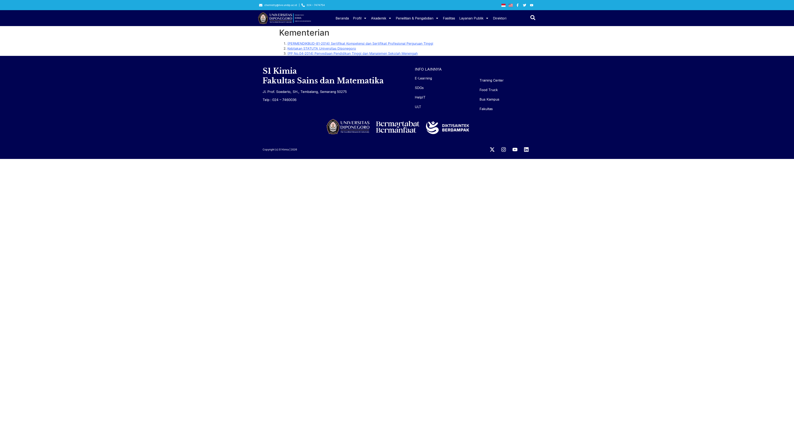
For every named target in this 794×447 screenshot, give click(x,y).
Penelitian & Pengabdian (414, 18)
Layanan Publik (471, 18)
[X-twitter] (492, 149)
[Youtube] (515, 149)
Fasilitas (449, 18)
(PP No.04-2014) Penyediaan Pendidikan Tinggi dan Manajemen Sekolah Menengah (352, 53)
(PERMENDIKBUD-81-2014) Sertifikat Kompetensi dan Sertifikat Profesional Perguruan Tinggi (360, 43)
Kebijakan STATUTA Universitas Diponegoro (321, 48)
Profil (357, 18)
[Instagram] (503, 149)
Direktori (499, 18)
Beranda (342, 18)
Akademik (378, 18)
